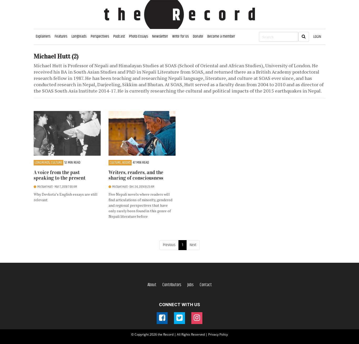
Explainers (43, 36)
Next (193, 245)
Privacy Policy (218, 334)
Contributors (171, 284)
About (151, 284)
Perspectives (100, 36)
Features (61, 36)
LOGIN (317, 36)
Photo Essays (138, 36)
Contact (206, 284)
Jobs (190, 284)
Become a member (221, 36)
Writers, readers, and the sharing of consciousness (136, 175)
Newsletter (160, 36)
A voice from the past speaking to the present (59, 175)
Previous (169, 245)
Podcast (119, 36)
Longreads (78, 36)
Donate (198, 36)
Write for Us (180, 36)
